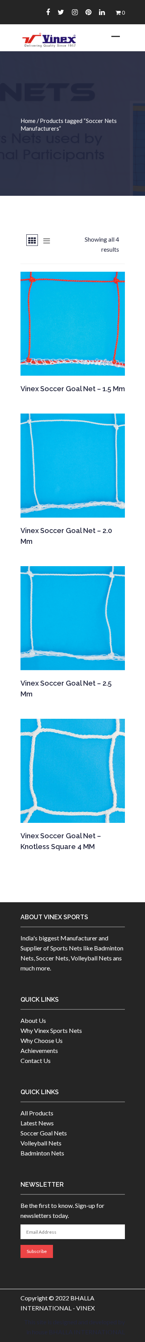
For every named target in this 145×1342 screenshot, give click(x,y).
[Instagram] (75, 12)
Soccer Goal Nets (43, 1133)
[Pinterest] (88, 12)
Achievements (39, 1050)
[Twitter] (61, 12)
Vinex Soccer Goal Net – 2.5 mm (66, 688)
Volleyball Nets (40, 1143)
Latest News (37, 1123)
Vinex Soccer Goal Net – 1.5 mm (72, 389)
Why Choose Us (41, 1040)
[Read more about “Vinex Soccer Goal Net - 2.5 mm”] (72, 660)
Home (28, 120)
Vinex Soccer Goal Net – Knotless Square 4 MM (60, 841)
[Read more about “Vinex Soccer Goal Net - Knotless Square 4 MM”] (72, 812)
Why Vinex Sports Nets (51, 1030)
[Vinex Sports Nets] (49, 40)
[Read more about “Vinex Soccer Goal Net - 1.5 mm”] (72, 365)
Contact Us (35, 1060)
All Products (36, 1113)
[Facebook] (48, 12)
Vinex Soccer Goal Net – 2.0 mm (66, 535)
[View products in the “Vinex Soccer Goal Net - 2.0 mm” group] (72, 507)
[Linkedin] (102, 12)
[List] (47, 240)
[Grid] (32, 240)
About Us (33, 1020)
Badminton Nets (42, 1153)
